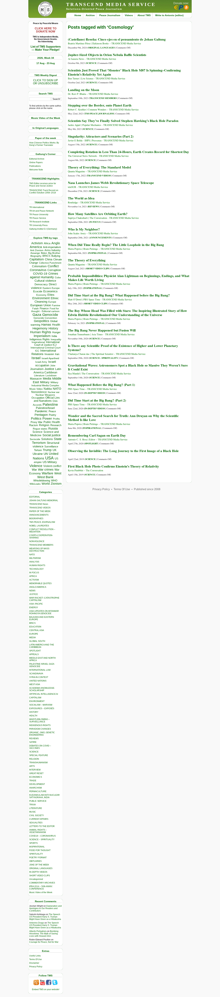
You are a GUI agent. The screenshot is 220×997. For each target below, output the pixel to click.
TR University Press (38, 225)
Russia (53, 428)
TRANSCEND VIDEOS (40, 507)
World (46, 483)
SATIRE (32, 742)
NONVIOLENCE (36, 541)
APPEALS (34, 654)
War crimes (45, 469)
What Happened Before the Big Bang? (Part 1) (101, 384)
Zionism (56, 483)
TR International (36, 207)
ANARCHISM (35, 788)
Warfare (47, 473)
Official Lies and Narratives (47, 399)
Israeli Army (41, 362)
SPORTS (33, 843)
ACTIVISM (34, 580)
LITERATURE (35, 808)
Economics (50, 291)
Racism (33, 425)
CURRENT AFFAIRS (38, 819)
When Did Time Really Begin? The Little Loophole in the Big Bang (116, 244)
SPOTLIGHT (35, 651)
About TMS (144, 15)
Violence (35, 466)
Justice (49, 369)
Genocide (50, 315)
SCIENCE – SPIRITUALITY (41, 839)
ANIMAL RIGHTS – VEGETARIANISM (38, 831)
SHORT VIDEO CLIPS (39, 875)
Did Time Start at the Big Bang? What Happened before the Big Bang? (119, 295)
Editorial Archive (36, 159)
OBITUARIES (35, 861)
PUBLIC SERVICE (37, 801)
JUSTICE (33, 594)
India (54, 336)
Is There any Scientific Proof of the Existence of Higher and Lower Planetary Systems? (123, 347)
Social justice (51, 435)
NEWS (32, 590)
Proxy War (36, 422)
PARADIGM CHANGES (40, 729)
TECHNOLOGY (36, 569)
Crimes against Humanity (44, 275)
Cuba (58, 277)
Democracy (41, 284)
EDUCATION (35, 627)
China (48, 259)
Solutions (47, 439)
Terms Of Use (35, 959)
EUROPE (33, 634)
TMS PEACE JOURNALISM (42, 522)
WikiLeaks (35, 484)
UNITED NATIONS (37, 681)
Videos (129, 15)
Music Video (36, 389)
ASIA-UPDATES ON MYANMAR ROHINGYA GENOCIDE (44, 612)
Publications (35, 166)
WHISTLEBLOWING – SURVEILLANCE (39, 720)
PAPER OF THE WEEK (40, 511)
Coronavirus (38, 270)
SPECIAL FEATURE (38, 755)
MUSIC (32, 812)
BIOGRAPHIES (36, 518)
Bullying (55, 256)
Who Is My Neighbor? (84, 229)
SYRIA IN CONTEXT (38, 677)
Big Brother (54, 253)
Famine (56, 305)
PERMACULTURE (37, 791)
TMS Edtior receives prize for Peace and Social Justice (42, 184)
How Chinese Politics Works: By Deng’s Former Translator (44, 144)
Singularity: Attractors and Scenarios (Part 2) (100, 136)
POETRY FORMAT (38, 857)
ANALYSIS (34, 562)
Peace (52, 411)
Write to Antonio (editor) (169, 15)
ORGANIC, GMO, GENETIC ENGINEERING (42, 733)
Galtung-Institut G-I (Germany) (43, 229)
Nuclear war (53, 392)
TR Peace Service (37, 218)
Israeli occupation (45, 363)
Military (45, 382)
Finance (44, 308)
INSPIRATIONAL (37, 847)
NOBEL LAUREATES (39, 526)
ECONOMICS (35, 777)
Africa (47, 243)
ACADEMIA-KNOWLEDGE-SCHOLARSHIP (42, 689)
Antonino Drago (36, 923)
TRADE (32, 780)
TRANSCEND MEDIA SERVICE (111, 4)
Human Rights (40, 332)
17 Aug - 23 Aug (45, 63)
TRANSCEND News (38, 504)
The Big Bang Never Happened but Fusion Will (102, 330)
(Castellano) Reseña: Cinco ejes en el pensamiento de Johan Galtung (117, 39)
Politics (36, 418)
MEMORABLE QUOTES (40, 583)
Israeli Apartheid (50, 358)
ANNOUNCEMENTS (38, 515)
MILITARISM (35, 558)
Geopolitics (41, 321)
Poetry (52, 415)
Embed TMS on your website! (45, 989)
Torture (38, 450)
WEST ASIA (34, 684)
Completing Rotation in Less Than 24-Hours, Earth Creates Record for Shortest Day (128, 151)
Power (47, 418)
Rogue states (40, 428)
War (34, 469)
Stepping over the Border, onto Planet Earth (99, 105)
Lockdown (51, 375)
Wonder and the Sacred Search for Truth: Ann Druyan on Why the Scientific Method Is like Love (123, 417)
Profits (56, 419)
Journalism (36, 368)
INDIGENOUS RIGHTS (40, 725)
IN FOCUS (34, 572)
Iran (57, 354)
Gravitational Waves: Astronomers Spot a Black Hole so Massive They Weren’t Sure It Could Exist (128, 367)
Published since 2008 (147, 489)
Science (37, 431)
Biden (44, 253)
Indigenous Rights (40, 339)
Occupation (37, 397)
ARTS (32, 766)
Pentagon (41, 414)
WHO (54, 480)
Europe (52, 302)
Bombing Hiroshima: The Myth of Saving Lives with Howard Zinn (43, 933)
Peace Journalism (109, 15)
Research (55, 425)
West (57, 473)
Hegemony (39, 328)
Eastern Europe (51, 288)
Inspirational (38, 342)
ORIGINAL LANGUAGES (40, 868)
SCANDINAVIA (36, 673)
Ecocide (37, 291)
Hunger (56, 332)
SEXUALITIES (35, 822)
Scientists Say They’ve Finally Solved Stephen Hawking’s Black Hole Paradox (123, 120)
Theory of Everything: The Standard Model (99, 167)
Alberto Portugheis (38, 931)
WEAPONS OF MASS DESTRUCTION (39, 549)
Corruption (54, 270)
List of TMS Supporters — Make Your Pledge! (46, 48)
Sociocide (35, 439)
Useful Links (35, 956)
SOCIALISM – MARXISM (40, 705)
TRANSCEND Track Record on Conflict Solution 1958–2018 (43, 191)
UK (55, 450)
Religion (44, 425)
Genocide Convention (45, 318)
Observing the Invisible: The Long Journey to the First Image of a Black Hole (123, 450)
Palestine (50, 404)
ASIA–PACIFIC (36, 604)
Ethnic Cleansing (47, 300)
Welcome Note (36, 169)
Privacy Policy (35, 966)
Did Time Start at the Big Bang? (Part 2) (97, 400)
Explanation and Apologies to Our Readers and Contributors (45, 908)
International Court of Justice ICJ (47, 343)
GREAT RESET (36, 773)
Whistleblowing (41, 480)
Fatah (35, 308)
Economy (41, 295)
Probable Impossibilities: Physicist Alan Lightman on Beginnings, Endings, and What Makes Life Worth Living (128, 277)
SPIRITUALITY (36, 854)
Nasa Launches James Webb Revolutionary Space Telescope (111, 182)
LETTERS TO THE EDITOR (42, 826)
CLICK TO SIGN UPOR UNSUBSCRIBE (45, 82)
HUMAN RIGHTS (37, 565)
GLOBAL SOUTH (37, 641)
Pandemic (41, 411)
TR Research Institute (39, 222)
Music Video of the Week (40, 892)
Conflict (53, 266)
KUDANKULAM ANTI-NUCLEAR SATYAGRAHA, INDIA (44, 796)
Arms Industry (52, 250)
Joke (52, 365)
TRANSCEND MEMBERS (41, 545)
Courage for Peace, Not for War (43, 942)
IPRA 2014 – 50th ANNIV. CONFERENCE (41, 887)
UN (46, 453)
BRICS (46, 255)
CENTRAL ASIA (36, 630)
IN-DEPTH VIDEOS (38, 872)
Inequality (56, 339)
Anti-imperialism (52, 247)
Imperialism (42, 336)
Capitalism (36, 259)
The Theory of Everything (87, 260)
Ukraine (38, 453)
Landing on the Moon (83, 89)
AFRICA (33, 576)
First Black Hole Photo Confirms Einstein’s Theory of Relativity (113, 466)
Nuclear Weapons (45, 395)
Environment (41, 298)
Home (77, 15)
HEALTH (33, 715)
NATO (57, 388)
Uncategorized (36, 879)
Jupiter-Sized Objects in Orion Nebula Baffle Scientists (107, 54)
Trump (47, 450)
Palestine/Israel (45, 408)
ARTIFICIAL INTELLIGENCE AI (43, 694)
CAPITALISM (35, 697)
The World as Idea (81, 198)
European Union (40, 305)
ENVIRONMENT (37, 701)
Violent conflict (52, 466)
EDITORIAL (34, 497)
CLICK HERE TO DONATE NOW (45, 30)
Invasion (49, 354)
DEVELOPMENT (37, 784)
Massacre (36, 378)
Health (56, 324)
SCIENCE (33, 752)
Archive (90, 15)
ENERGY (33, 607)
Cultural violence (45, 280)
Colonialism (39, 266)
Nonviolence (39, 392)
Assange (35, 253)
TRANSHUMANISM (38, 762)
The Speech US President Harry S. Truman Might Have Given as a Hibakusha (45, 916)
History (53, 328)
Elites (50, 294)
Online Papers (36, 162)
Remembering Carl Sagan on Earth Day (97, 435)
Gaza (36, 315)
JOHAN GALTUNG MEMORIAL (43, 500)
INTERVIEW (35, 770)
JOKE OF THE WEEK (39, 865)
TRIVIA (32, 804)
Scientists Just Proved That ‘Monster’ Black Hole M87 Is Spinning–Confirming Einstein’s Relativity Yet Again (124, 72)
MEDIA (32, 637)
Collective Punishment (50, 263)
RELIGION (34, 759)
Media (47, 378)
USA (49, 458)
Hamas (46, 324)
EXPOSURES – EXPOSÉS (41, 708)
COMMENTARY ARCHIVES (42, 883)
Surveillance (51, 446)
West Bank (45, 477)
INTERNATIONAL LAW (40, 670)
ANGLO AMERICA (37, 587)
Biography (35, 256)
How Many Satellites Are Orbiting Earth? (98, 213)
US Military (50, 462)
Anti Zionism (36, 250)
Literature (39, 375)
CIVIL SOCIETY (36, 815)
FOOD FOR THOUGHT (40, 850)
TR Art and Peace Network (41, 211)
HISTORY (33, 712)
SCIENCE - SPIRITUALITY (104, 358)
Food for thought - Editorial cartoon (45, 310)
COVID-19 (40, 273)
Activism (37, 243)
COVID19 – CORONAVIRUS (42, 836)
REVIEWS (34, 738)
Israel (36, 358)
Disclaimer (34, 963)
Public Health (51, 422)
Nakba (48, 388)
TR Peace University (38, 214)
